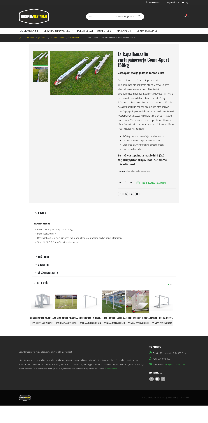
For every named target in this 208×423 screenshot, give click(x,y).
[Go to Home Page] (20, 38)
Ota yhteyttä (174, 31)
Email (137, 194)
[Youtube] (183, 3)
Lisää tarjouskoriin (153, 183)
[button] (50, 73)
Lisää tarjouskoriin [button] (44, 323)
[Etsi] (139, 17)
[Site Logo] (34, 16)
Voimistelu (104, 31)
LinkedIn (131, 194)
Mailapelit (124, 31)
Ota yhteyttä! (111, 368)
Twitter (125, 194)
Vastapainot (146, 171)
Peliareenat (85, 31)
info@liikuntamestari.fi (175, 364)
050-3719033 (154, 2)
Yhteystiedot (171, 2)
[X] (179, 3)
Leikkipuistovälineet (58, 31)
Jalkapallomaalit (133, 171)
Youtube (157, 379)
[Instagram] (187, 3)
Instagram (163, 379)
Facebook (120, 194)
